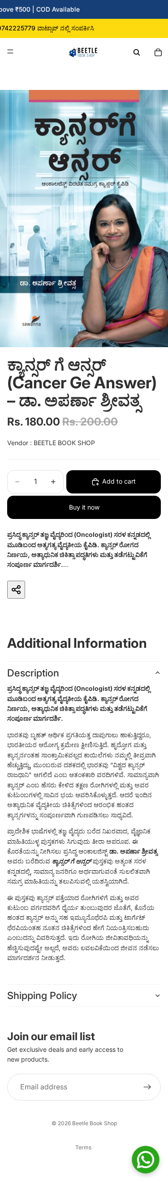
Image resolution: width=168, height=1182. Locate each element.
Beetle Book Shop (94, 1123)
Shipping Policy (42, 995)
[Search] (137, 51)
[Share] (16, 590)
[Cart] (158, 51)
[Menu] (10, 51)
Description (33, 673)
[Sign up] (147, 1087)
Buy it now (84, 507)
